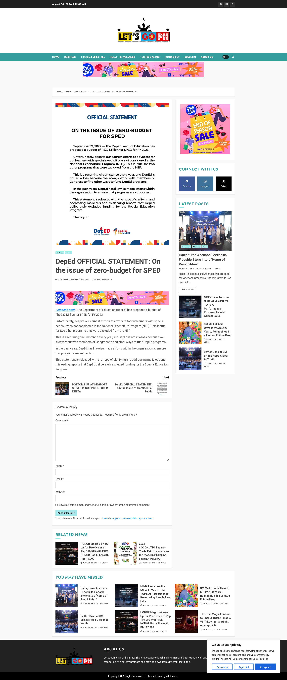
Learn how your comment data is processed (127, 518)
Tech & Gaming (150, 57)
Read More (187, 289)
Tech (204, 247)
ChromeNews (154, 676)
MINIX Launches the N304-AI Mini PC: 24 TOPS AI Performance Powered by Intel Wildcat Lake (155, 594)
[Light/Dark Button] (225, 57)
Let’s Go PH (63, 280)
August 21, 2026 (149, 563)
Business (70, 57)
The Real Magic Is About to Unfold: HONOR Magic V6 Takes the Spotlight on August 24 (215, 620)
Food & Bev (172, 57)
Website (60, 492)
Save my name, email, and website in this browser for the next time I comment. (104, 505)
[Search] (233, 57)
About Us (207, 57)
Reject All (244, 667)
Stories (196, 247)
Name (59, 465)
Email (59, 479)
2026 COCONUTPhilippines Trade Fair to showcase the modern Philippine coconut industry (154, 551)
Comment (61, 420)
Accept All (265, 667)
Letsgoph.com (65, 310)
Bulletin (190, 57)
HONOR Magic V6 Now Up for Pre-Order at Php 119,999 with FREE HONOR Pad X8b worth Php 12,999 (95, 551)
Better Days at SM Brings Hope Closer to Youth (216, 355)
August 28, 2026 (91, 563)
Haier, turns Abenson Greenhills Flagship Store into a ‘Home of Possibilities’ (203, 259)
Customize (222, 667)
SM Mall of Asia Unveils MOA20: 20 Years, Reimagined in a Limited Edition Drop (215, 594)
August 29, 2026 (203, 269)
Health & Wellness (122, 57)
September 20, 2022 (81, 280)
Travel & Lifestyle (93, 57)
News (55, 57)
